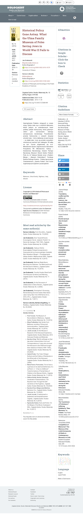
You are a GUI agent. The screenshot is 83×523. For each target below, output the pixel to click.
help (46, 176)
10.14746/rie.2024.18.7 (66, 338)
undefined (62, 256)
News (64, 15)
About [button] (10, 15)
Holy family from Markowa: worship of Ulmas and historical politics (38, 324)
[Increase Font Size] (43, 2)
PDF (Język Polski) (29, 109)
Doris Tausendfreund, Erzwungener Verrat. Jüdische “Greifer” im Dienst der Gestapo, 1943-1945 (36, 240)
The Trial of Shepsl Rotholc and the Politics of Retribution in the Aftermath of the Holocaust (40, 356)
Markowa (26, 176)
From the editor (40, 232)
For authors (11, 498)
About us (10, 489)
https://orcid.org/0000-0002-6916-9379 (37, 67)
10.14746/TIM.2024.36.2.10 (67, 363)
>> (33, 413)
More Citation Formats (66, 114)
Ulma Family (34, 176)
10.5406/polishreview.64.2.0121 (69, 417)
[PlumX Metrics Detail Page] (64, 38)
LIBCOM (72, 495)
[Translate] (51, 2)
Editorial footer (12, 496)
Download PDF (61, 96)
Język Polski (62, 475)
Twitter (32, 494)
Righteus (41, 176)
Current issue (21, 15)
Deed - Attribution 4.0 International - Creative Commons (36, 213)
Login (60, 2)
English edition (33, 15)
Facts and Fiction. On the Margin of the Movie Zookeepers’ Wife (39, 405)
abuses (25, 178)
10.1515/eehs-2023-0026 (67, 446)
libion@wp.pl (28, 76)
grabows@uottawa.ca (31, 63)
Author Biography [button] (28, 65)
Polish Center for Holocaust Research (43, 509)
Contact (32, 489)
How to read (12, 19)
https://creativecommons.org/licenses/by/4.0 (37, 205)
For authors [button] (54, 15)
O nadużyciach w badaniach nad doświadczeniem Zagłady (37, 396)
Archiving (33, 500)
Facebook (33, 492)
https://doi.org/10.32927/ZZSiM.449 (36, 103)
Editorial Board (12, 492)
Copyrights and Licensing (37, 498)
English (69, 2)
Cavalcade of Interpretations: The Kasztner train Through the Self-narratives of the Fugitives (38, 382)
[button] (63, 160)
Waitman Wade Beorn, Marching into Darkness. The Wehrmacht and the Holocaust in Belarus (37, 264)
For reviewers (11, 500)
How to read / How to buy (37, 496)
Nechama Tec (31, 390)
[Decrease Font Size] (47, 2)
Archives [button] (44, 15)
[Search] (74, 17)
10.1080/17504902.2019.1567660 (69, 394)
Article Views (69, 96)
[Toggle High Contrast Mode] (40, 2)
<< (24, 311)
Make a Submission (64, 478)
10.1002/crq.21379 (65, 294)
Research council (13, 494)
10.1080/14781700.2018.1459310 (69, 211)
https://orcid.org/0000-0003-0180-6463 (37, 81)
